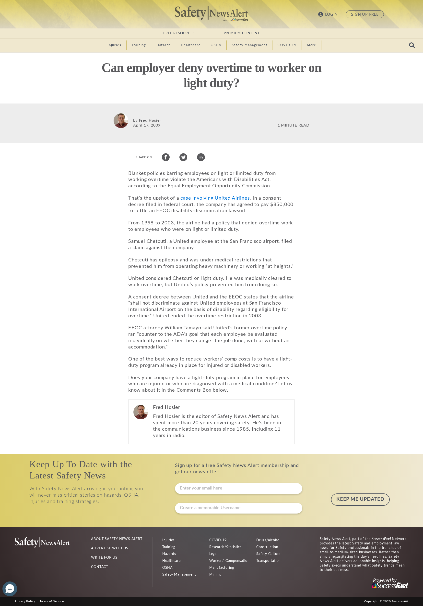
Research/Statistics (225, 547)
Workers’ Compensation (229, 561)
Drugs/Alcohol (268, 540)
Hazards (169, 554)
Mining (215, 574)
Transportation (268, 561)
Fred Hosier (150, 120)
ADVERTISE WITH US (109, 548)
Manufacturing (221, 567)
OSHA (167, 567)
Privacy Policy (25, 601)
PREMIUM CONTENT (242, 33)
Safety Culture (268, 554)
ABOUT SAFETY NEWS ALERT (116, 539)
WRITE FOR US (104, 557)
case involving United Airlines (215, 198)
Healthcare (171, 561)
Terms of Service (52, 601)
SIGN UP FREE (365, 14)
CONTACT (99, 567)
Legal (213, 554)
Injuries (168, 540)
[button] (9, 588)
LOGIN (331, 14)
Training (168, 547)
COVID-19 (218, 540)
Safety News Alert (211, 13)
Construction (267, 547)
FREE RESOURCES (179, 33)
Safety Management (179, 574)
